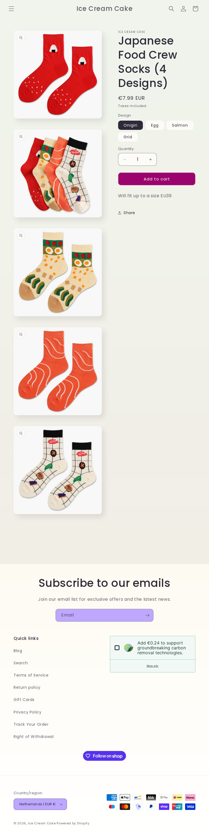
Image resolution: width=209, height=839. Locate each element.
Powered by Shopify (73, 823)
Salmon (180, 125)
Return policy (27, 687)
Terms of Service (31, 675)
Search (21, 663)
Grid (128, 137)
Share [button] (129, 212)
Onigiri (130, 125)
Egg (155, 125)
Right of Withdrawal (34, 736)
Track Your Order (31, 724)
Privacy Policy (27, 712)
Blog (18, 650)
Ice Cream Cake (42, 823)
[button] (11, 9)
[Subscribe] (147, 615)
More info (152, 665)
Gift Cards (24, 699)
